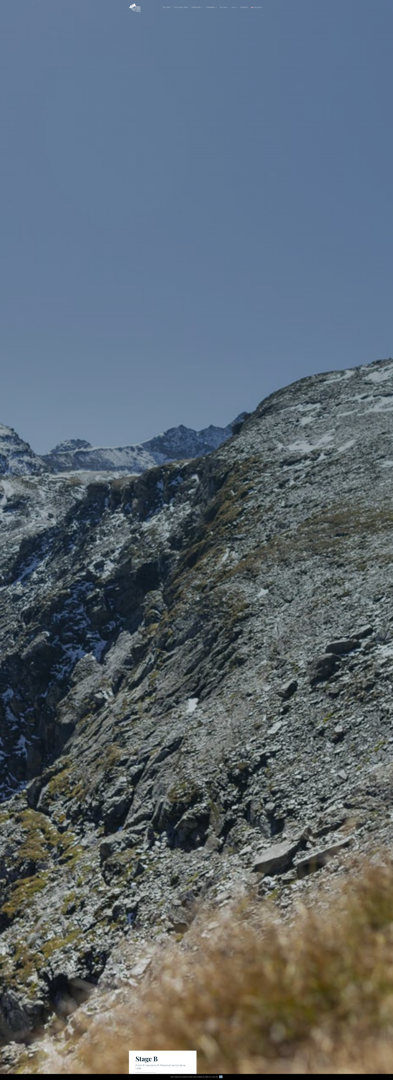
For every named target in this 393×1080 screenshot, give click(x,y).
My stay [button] (223, 7)
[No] (390, 1077)
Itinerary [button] (210, 7)
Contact (244, 7)
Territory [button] (196, 7)
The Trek (166, 7)
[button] (256, 7)
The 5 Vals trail (181, 7)
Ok (221, 1077)
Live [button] (234, 7)
